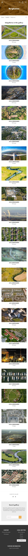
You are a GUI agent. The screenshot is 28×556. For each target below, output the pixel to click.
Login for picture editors (14, 548)
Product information (6, 532)
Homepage (6, 534)
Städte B (7, 17)
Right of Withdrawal (21, 540)
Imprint (21, 534)
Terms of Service (21, 532)
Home (2, 17)
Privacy (21, 536)
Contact (21, 538)
